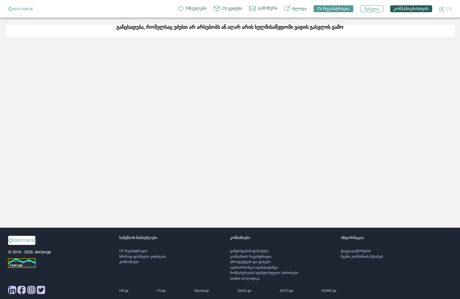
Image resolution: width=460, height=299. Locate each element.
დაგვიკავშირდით (356, 251)
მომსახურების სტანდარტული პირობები (264, 273)
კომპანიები (129, 262)
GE (442, 9)
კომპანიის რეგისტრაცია (251, 257)
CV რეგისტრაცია (133, 251)
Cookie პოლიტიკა (245, 278)
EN (449, 9)
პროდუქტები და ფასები (250, 262)
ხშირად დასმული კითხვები (142, 257)
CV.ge (161, 291)
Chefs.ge (244, 291)
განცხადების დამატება (249, 251)
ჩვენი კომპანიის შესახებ (362, 257)
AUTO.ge (286, 291)
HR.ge (124, 291)
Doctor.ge (201, 291)
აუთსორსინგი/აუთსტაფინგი (254, 268)
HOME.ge (329, 291)
